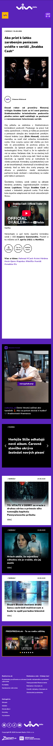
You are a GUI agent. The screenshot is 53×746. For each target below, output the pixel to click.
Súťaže (4, 706)
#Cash (30, 258)
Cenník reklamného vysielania (37, 679)
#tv (15, 264)
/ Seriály (8, 31)
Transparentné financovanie (36, 683)
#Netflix (30, 261)
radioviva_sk (10, 408)
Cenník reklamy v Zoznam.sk (36, 689)
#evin (7, 261)
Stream (4, 702)
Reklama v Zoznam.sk (34, 686)
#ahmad (22, 258)
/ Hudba (11, 427)
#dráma (44, 258)
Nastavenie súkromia (9, 688)
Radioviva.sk (7, 676)
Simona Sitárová (19, 99)
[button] (20, 652)
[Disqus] (26, 301)
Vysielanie (6, 715)
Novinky (5, 712)
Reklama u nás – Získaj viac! (37, 676)
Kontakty (5, 685)
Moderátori (6, 709)
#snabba (9, 264)
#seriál (37, 261)
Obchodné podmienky (34, 692)
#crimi (37, 258)
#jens (13, 261)
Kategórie (6, 699)
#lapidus (20, 261)
